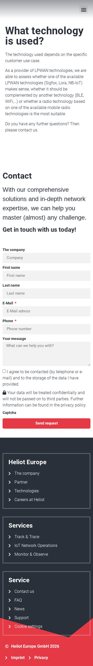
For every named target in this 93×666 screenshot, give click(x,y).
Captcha (9, 413)
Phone (8, 321)
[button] (83, 9)
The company (14, 250)
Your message (14, 339)
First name (11, 268)
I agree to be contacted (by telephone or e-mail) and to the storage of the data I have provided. (43, 377)
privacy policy (73, 405)
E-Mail (8, 303)
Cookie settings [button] (28, 626)
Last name (11, 285)
